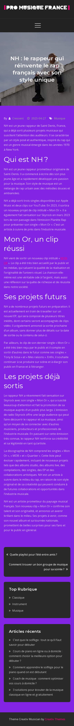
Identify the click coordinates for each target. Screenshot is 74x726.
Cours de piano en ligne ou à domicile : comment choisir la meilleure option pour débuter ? (35, 656)
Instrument (19, 604)
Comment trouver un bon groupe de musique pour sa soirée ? (38, 567)
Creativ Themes (55, 719)
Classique (18, 597)
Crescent (18, 118)
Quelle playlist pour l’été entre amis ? (33, 554)
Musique (59, 118)
